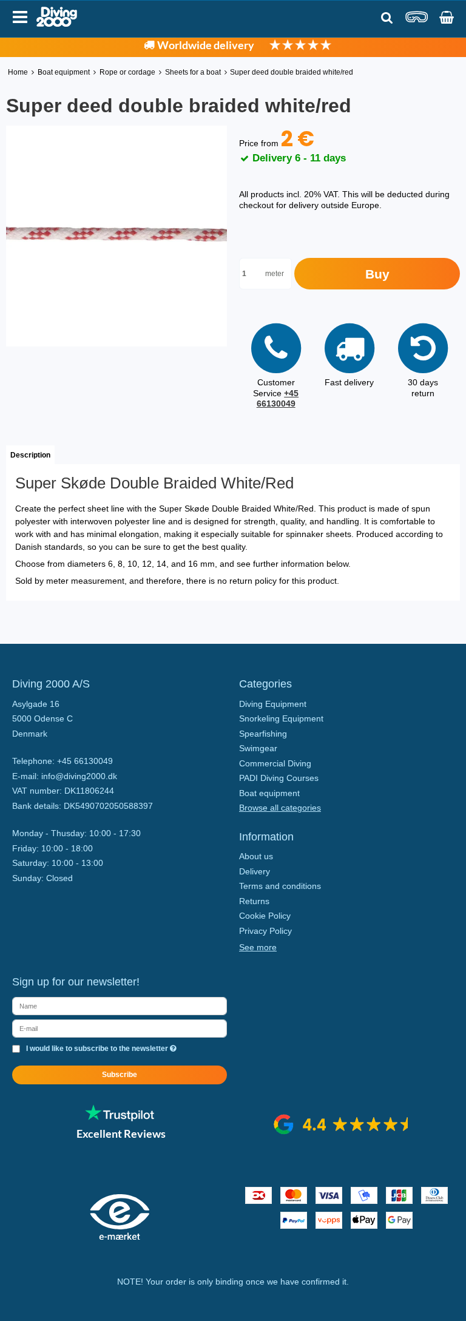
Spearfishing (263, 733)
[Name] (119, 1005)
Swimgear (258, 748)
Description (30, 455)
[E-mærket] (119, 1237)
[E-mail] (119, 1028)
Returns (254, 901)
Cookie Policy (265, 916)
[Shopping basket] (446, 17)
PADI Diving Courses (279, 778)
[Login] (417, 21)
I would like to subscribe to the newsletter (98, 1049)
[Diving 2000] (56, 17)
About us (256, 856)
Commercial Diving (275, 763)
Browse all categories (280, 808)
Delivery (254, 871)
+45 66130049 (278, 398)
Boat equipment (269, 793)
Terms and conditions (280, 886)
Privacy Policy (265, 931)
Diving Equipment (272, 704)
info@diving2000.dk (79, 776)
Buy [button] (377, 274)
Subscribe (119, 1074)
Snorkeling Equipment (281, 718)
